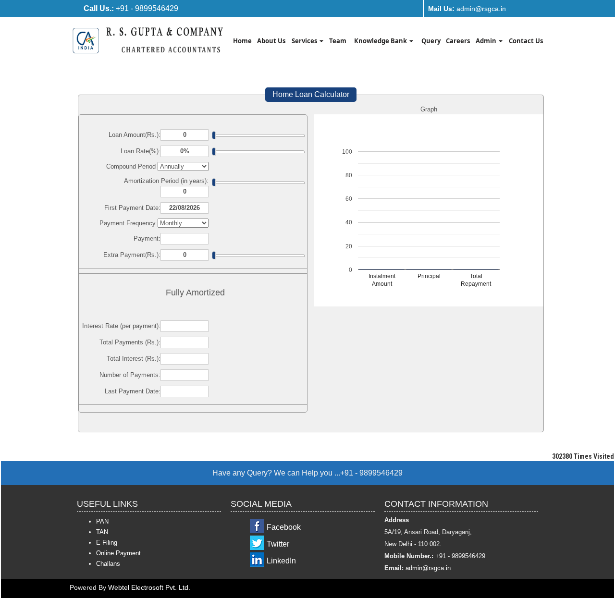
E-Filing (106, 542)
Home (242, 41)
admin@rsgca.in (467, 8)
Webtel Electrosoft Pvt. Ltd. (149, 587)
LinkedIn (281, 561)
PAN (102, 521)
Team (337, 41)
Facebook (284, 527)
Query (431, 41)
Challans (108, 563)
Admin (487, 41)
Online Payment (118, 553)
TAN (102, 532)
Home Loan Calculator (310, 94)
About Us (271, 41)
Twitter (278, 544)
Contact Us (526, 41)
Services (305, 41)
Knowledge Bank (381, 41)
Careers (458, 41)
